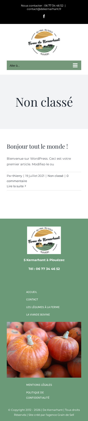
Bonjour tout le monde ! (37, 146)
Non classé (55, 176)
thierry (17, 176)
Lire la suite (15, 186)
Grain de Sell (66, 414)
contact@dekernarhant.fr (44, 9)
